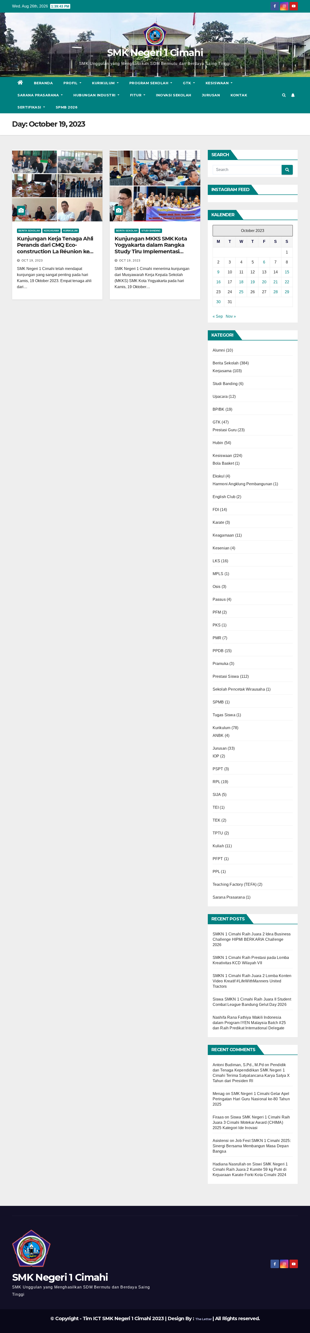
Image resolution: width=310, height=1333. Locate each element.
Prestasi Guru (225, 430)
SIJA (217, 795)
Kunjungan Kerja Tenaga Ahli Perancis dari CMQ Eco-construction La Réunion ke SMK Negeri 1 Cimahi (55, 248)
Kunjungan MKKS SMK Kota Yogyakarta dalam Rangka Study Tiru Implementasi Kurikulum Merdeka (151, 248)
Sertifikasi (29, 107)
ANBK (218, 735)
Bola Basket (223, 463)
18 (241, 282)
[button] (284, 95)
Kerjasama (51, 230)
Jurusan (211, 95)
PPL (216, 872)
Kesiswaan (218, 83)
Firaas (218, 1117)
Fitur (136, 95)
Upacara (220, 396)
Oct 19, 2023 (32, 260)
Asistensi (221, 1141)
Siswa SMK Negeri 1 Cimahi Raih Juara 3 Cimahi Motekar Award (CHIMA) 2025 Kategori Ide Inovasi (251, 1122)
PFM (217, 612)
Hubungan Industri (94, 95)
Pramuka (220, 664)
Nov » (231, 316)
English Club (224, 497)
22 (287, 282)
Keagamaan (223, 535)
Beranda (43, 83)
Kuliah (218, 846)
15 (287, 272)
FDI (216, 510)
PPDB (218, 651)
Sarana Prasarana (38, 95)
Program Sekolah (149, 83)
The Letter (203, 1319)
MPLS (218, 574)
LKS (216, 561)
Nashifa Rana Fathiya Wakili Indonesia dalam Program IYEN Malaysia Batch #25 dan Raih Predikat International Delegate (249, 1022)
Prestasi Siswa (226, 676)
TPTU (218, 833)
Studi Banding (151, 230)
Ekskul (219, 476)
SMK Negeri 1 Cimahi (155, 52)
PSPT (218, 769)
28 (275, 292)
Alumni (219, 350)
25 (241, 292)
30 (218, 302)
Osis (217, 587)
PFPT (218, 859)
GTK (187, 83)
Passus (219, 599)
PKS (217, 625)
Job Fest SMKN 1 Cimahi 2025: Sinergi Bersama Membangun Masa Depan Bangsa (252, 1146)
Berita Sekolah (29, 230)
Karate (218, 522)
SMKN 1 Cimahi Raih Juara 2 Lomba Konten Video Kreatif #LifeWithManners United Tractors (252, 981)
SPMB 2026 (67, 107)
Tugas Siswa (224, 715)
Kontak (239, 95)
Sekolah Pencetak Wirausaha (239, 689)
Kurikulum (104, 83)
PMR (217, 638)
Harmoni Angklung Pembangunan (242, 484)
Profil (71, 83)
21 (275, 282)
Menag (219, 1094)
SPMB (218, 702)
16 (218, 282)
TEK (217, 820)
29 (287, 292)
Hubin (218, 443)
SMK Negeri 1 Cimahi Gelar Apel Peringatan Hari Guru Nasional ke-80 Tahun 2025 (251, 1099)
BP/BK (219, 409)
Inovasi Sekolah (173, 95)
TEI (216, 807)
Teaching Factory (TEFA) (235, 884)
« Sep (218, 316)
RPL (216, 782)
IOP (216, 756)
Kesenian (221, 548)
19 (252, 282)
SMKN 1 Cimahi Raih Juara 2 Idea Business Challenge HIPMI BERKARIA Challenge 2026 (252, 939)
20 (264, 282)
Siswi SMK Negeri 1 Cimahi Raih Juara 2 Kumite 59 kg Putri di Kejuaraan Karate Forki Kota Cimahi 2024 (250, 1169)
